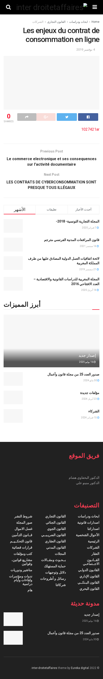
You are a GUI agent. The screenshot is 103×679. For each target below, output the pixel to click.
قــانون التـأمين (22, 535)
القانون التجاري (56, 21)
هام (30, 590)
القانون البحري (89, 589)
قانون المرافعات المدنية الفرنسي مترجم (71, 240)
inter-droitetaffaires (44, 668)
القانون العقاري (55, 541)
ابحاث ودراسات (78, 21)
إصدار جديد (87, 355)
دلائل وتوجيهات (55, 572)
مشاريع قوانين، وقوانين (21, 562)
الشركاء (93, 411)
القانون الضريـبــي (53, 535)
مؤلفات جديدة (89, 393)
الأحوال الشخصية (87, 535)
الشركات (37, 21)
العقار (95, 554)
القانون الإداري (89, 576)
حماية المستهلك (55, 566)
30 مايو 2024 (90, 380)
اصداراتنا (93, 529)
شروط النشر (23, 516)
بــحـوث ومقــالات (53, 560)
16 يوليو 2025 (86, 362)
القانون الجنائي (56, 522)
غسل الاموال (23, 529)
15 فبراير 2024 (89, 417)
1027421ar (90, 129)
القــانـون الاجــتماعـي (91, 562)
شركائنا (61, 585)
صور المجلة (24, 522)
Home (95, 21)
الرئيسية (93, 541)
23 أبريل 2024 (89, 399)
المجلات (60, 554)
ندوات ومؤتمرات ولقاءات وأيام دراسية (20, 580)
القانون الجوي (56, 529)
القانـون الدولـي (88, 570)
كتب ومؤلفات (23, 554)
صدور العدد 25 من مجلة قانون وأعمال (73, 374)
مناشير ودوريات (21, 570)
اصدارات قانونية (88, 522)
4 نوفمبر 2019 (85, 49)
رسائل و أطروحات (53, 578)
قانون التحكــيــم (21, 541)
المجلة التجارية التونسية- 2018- (77, 221)
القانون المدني (56, 547)
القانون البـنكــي (88, 582)
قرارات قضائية (22, 547)
